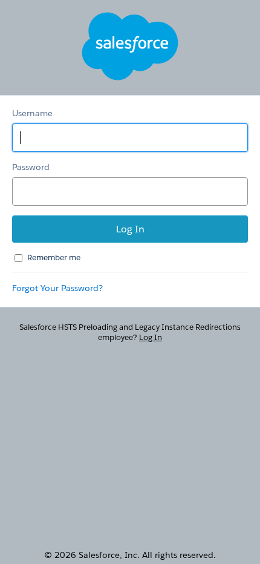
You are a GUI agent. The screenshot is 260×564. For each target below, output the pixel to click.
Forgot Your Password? (57, 288)
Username (32, 113)
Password (31, 167)
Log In (150, 337)
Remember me (53, 257)
